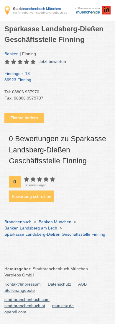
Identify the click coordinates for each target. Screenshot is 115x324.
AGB (82, 284)
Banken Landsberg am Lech (30, 228)
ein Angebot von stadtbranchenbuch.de (40, 12)
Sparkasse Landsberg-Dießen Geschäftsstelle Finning (54, 234)
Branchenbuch (18, 221)
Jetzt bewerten (52, 61)
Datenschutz (59, 284)
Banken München (55, 221)
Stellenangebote (19, 290)
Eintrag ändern (24, 117)
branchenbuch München (37, 9)
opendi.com (15, 312)
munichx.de (63, 305)
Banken (11, 53)
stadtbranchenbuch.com (27, 299)
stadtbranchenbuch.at (24, 305)
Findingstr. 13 (17, 76)
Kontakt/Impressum (22, 284)
